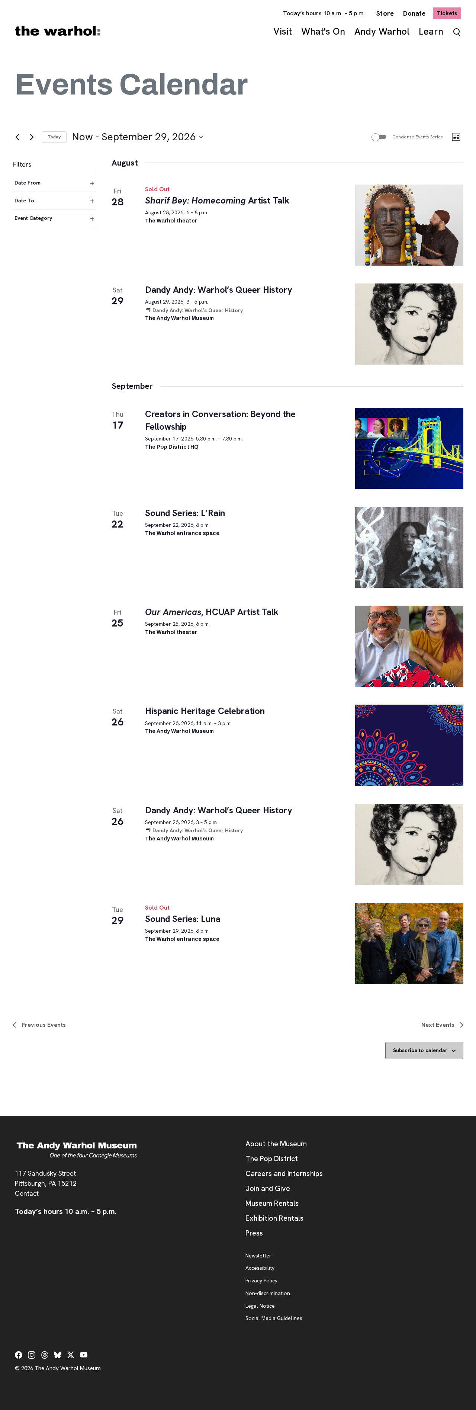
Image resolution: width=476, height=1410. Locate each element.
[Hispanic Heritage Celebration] (409, 745)
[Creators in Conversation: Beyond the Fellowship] (409, 448)
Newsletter (258, 1256)
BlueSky (57, 1355)
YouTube (83, 1355)
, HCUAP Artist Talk (212, 612)
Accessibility (259, 1268)
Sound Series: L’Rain (185, 513)
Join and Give (267, 1188)
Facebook (18, 1355)
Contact (27, 1193)
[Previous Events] (17, 136)
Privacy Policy (261, 1281)
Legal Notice (260, 1306)
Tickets (449, 13)
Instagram (31, 1355)
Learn (431, 31)
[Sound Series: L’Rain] (409, 547)
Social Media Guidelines (273, 1318)
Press (254, 1233)
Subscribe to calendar (420, 1050)
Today (54, 137)
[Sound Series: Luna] (409, 943)
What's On (323, 31)
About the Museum (276, 1143)
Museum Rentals (272, 1203)
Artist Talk (217, 200)
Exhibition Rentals (274, 1218)
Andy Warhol (381, 31)
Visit (282, 31)
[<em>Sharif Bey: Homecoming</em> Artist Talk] (409, 225)
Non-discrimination (267, 1294)
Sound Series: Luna (183, 918)
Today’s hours (324, 13)
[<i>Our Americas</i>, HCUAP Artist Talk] (409, 646)
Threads (44, 1355)
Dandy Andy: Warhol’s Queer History (218, 289)
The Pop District (271, 1158)
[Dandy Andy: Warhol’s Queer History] (409, 324)
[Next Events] (31, 136)
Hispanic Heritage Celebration (205, 711)
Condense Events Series (417, 137)
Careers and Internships (284, 1173)
